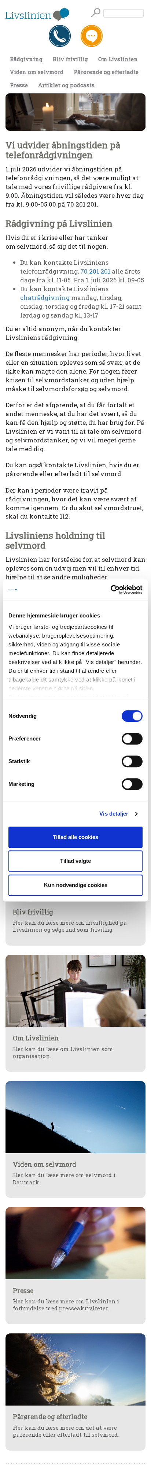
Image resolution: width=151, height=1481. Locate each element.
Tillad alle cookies (75, 837)
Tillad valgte (75, 861)
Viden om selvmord (36, 71)
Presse (19, 85)
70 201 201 (95, 271)
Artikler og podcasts (66, 85)
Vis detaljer (113, 813)
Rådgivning (26, 59)
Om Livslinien (118, 59)
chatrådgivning (45, 297)
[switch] (132, 739)
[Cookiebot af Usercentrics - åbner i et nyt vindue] (110, 589)
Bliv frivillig (70, 59)
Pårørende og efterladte (106, 71)
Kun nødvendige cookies (75, 885)
